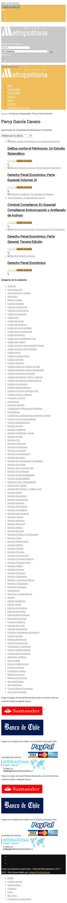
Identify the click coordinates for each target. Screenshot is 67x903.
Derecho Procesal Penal (18, 562)
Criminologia (13, 412)
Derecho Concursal (16, 450)
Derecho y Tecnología (17, 583)
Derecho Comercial (16, 443)
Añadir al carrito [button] (24, 161)
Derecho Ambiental (16, 429)
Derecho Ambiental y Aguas (20, 433)
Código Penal (13, 352)
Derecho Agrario (15, 426)
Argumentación (14, 289)
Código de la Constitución (19, 331)
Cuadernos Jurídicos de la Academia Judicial (28, 415)
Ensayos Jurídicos (16, 622)
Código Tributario (15, 363)
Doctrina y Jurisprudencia (19, 594)
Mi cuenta (11, 104)
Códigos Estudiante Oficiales (21, 373)
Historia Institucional (17, 643)
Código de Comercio (17, 324)
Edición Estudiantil (16, 601)
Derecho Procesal (15, 552)
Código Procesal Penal (18, 356)
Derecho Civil (13, 440)
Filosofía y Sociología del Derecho (23, 632)
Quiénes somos (13, 89)
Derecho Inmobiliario (17, 510)
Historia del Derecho (17, 639)
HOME (9, 86)
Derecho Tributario (16, 573)
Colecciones (13, 401)
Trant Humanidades (17, 692)
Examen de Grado (16, 625)
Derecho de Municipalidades (20, 475)
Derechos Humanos (16, 587)
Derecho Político (15, 545)
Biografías (12, 296)
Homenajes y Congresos (19, 646)
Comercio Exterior (16, 405)
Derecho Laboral (15, 517)
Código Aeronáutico (17, 314)
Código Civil (13, 317)
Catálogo (11, 96)
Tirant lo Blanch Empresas (20, 688)
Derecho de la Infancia (18, 471)
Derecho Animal (15, 436)
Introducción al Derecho (18, 653)
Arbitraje (11, 286)
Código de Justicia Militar (19, 328)
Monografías (13, 660)
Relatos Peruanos (16, 674)
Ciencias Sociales (15, 303)
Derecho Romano (15, 569)
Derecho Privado (15, 548)
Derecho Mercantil (16, 524)
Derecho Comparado (17, 447)
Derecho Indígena (15, 503)
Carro (10, 100)
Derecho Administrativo (18, 422)
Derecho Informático (17, 506)
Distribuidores (13, 93)
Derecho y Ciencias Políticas (20, 580)
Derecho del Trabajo (16, 485)
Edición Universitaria (17, 608)
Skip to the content (10, 3)
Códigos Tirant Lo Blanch (19, 394)
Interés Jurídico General (18, 650)
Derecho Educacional (17, 499)
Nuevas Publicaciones (18, 664)
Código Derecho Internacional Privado (25, 345)
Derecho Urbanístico (17, 576)
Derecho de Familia (16, 464)
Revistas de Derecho (17, 678)
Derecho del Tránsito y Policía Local (24, 489)
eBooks (11, 597)
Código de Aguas (15, 321)
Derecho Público (15, 566)
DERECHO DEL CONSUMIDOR (21, 482)
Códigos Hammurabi (17, 384)
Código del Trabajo (16, 342)
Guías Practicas (15, 636)
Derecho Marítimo (16, 520)
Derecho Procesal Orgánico (20, 559)
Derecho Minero (15, 527)
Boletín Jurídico (14, 300)
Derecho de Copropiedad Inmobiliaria (25, 461)
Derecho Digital (14, 492)
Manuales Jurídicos (16, 657)
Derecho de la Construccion (20, 468)
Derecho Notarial (15, 531)
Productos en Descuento (18, 107)
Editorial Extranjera (16, 611)
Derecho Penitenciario (18, 541)
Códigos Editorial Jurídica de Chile (23, 366)
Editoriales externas (16, 618)
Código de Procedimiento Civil (21, 338)
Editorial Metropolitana (18, 615)
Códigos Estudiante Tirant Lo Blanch (25, 377)
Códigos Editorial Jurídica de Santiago (25, 370)
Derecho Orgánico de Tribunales (22, 534)
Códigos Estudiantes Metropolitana (24, 380)
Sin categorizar (14, 685)
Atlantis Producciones (39, 872)
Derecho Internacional (18, 513)
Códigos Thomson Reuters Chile (22, 391)
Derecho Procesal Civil (18, 555)
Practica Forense (15, 667)
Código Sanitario (15, 359)
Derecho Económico (17, 496)
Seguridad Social (15, 681)
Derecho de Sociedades (18, 478)
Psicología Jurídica (16, 671)
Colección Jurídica (16, 398)
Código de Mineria (16, 335)
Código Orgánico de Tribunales (22, 349)
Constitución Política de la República (24, 408)
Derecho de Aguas (16, 457)
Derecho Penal (14, 538)
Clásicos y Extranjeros (18, 310)
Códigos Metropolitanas (19, 387)
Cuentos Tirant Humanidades (21, 419)
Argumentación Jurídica (19, 293)
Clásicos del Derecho (17, 307)
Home (4, 113)
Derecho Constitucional (18, 454)
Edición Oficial (14, 604)
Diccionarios (13, 590)
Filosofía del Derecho (17, 629)
